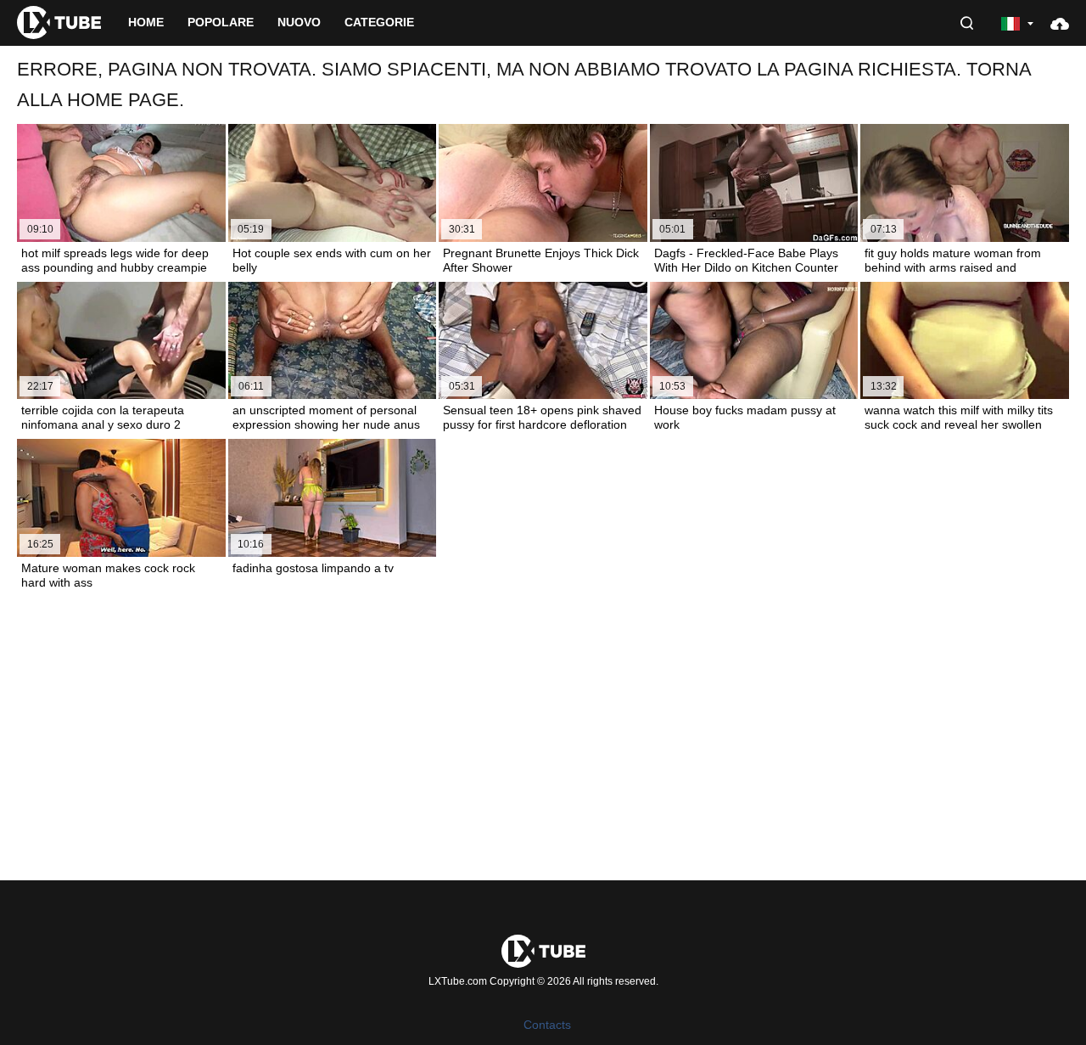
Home (146, 22)
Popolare (221, 22)
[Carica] (1059, 23)
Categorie (379, 22)
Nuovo (299, 22)
